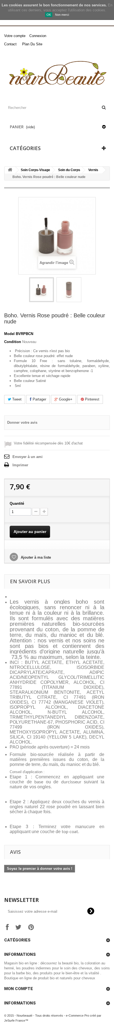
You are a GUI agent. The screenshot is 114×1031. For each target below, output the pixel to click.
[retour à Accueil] (10, 170)
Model (9, 334)
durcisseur (71, 782)
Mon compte (18, 988)
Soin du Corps (69, 170)
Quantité (17, 503)
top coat (70, 831)
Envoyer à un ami (27, 457)
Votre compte (14, 36)
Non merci (62, 14)
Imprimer (20, 465)
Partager (39, 399)
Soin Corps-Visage (35, 170)
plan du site (32, 44)
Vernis (93, 170)
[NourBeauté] (57, 73)
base (38, 782)
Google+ (65, 399)
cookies (15, 5)
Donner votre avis (22, 422)
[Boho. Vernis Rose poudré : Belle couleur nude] (41, 290)
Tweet (16, 399)
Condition (12, 342)
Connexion (37, 36)
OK (48, 14)
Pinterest (91, 399)
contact (10, 44)
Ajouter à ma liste (35, 557)
